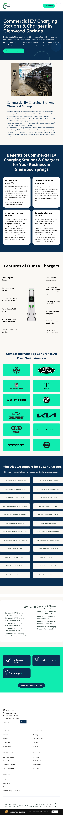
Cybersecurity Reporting (39, 805)
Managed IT (37, 735)
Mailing (5, 738)
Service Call (37, 765)
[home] (8, 6)
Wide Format (7, 746)
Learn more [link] (22, 812)
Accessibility (23, 805)
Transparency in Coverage (11, 791)
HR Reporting (31, 805)
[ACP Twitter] (56, 806)
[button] (58, 5)
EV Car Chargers (8, 757)
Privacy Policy (5, 805)
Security (35, 742)
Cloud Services (38, 738)
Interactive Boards (9, 765)
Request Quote (49, 5)
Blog (4, 779)
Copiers (5, 735)
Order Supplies (38, 761)
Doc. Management (9, 768)
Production (6, 742)
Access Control (8, 761)
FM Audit (36, 757)
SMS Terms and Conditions (14, 805)
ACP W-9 (36, 768)
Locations (6, 783)
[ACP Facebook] (56, 804)
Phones (35, 746)
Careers (5, 787)
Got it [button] (54, 811)
